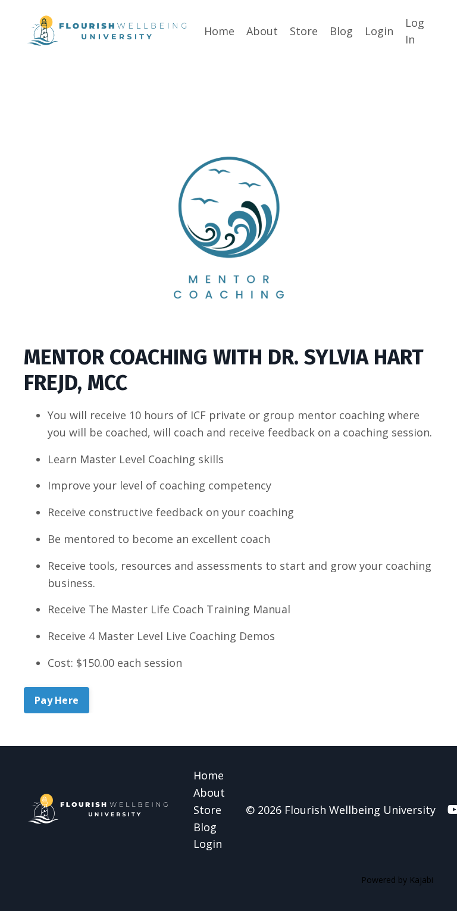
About (262, 31)
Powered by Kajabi (397, 879)
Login (379, 31)
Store (304, 31)
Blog (341, 31)
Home (219, 31)
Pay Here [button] (57, 700)
